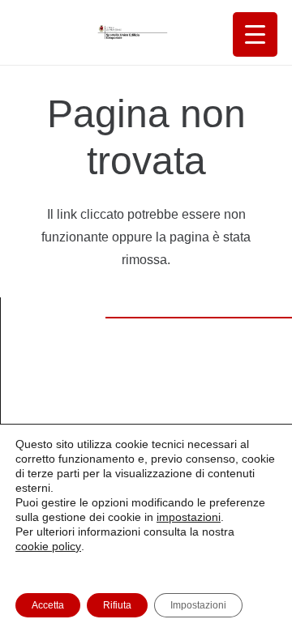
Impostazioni (198, 605)
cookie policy (48, 546)
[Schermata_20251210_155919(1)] (129, 32)
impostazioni (189, 516)
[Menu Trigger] (255, 34)
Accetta (48, 605)
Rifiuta (117, 605)
